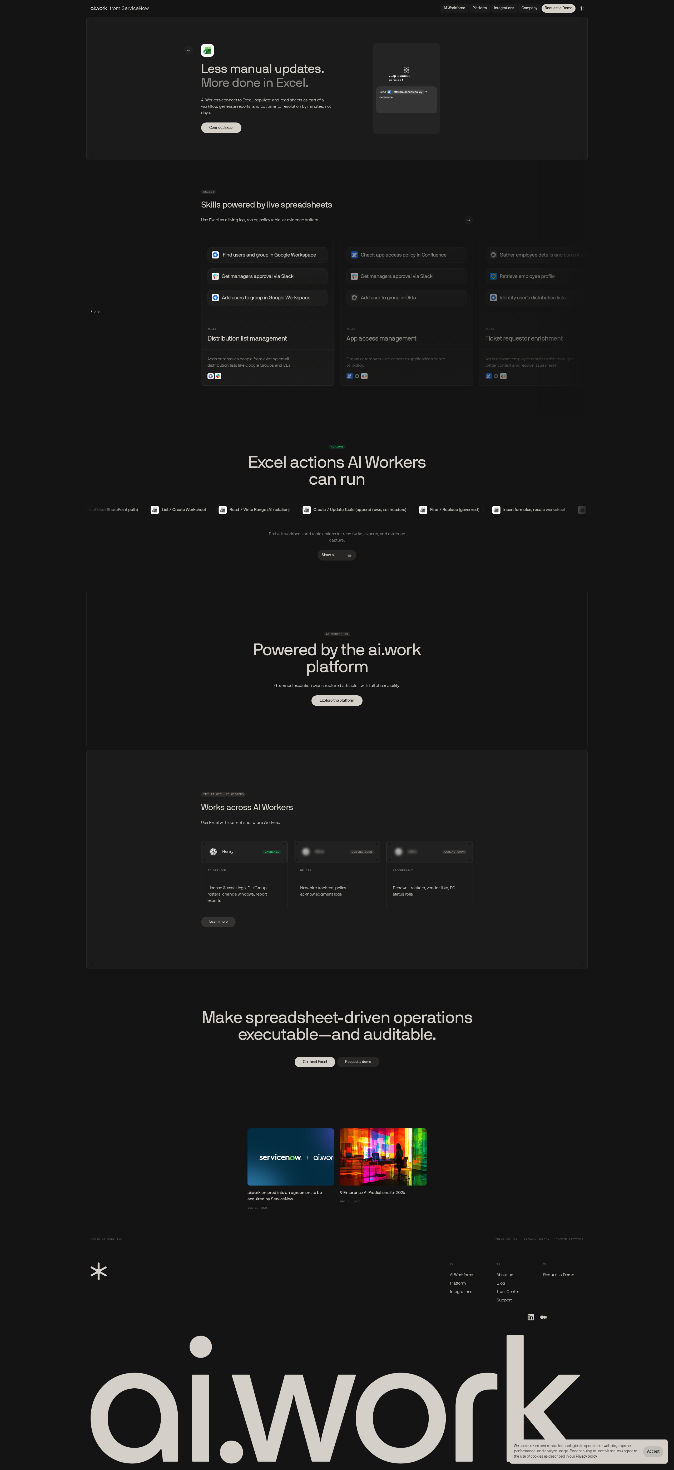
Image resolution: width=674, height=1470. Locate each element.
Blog (501, 1283)
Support (504, 1300)
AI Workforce (461, 1275)
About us (505, 1275)
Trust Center (508, 1292)
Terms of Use (506, 1239)
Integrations (461, 1292)
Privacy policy (586, 1456)
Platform (458, 1283)
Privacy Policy (536, 1239)
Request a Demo (558, 1275)
